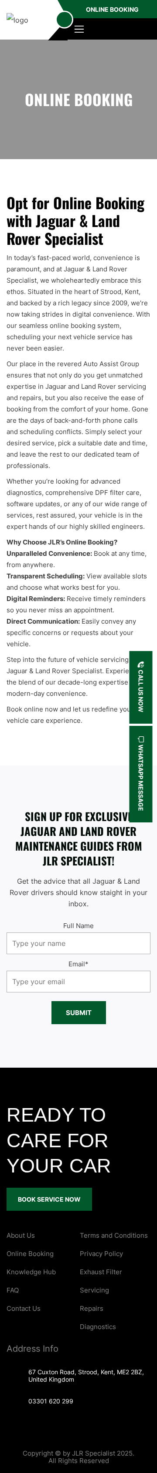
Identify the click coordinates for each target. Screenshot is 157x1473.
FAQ (13, 1290)
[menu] (64, 19)
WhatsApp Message (141, 777)
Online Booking (112, 9)
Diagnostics (98, 1327)
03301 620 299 (50, 1401)
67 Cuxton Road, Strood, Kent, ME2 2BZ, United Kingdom (86, 1375)
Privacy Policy (101, 1253)
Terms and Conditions (114, 1235)
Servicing (94, 1290)
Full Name (78, 925)
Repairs (91, 1308)
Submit (79, 1013)
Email (78, 964)
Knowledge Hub (31, 1272)
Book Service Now (49, 1199)
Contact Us (24, 1308)
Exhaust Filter (101, 1272)
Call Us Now (141, 690)
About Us (21, 1235)
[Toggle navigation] (79, 29)
